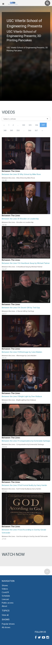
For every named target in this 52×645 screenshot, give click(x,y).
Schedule (6, 596)
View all (5, 615)
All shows (6, 627)
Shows (5, 585)
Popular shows (8, 624)
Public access (7, 603)
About (4, 606)
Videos (5, 589)
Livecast (5, 599)
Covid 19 (5, 592)
